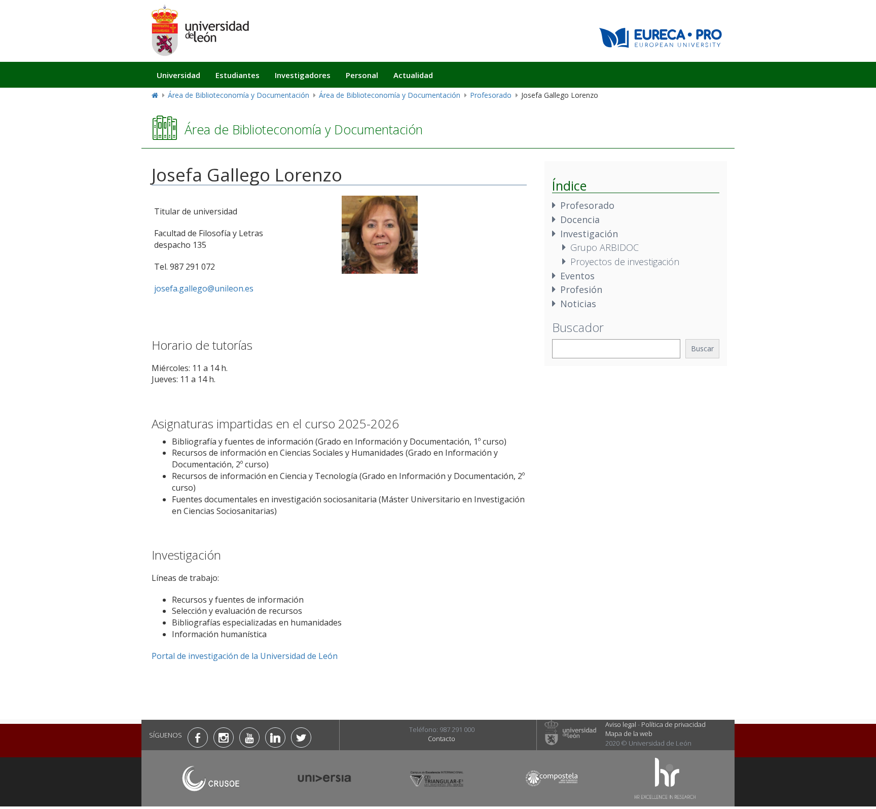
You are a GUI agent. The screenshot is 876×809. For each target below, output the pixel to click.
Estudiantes (237, 75)
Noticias (578, 304)
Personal (362, 75)
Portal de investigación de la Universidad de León (245, 655)
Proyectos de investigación (624, 261)
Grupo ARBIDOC (604, 247)
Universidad (178, 75)
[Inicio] (199, 30)
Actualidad (413, 75)
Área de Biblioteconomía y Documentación (238, 95)
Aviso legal (620, 724)
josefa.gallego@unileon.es (203, 288)
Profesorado (491, 95)
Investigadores (303, 75)
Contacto (441, 738)
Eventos (577, 276)
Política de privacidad (673, 724)
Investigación (589, 234)
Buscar (702, 348)
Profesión (581, 289)
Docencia (580, 219)
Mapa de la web (628, 733)
